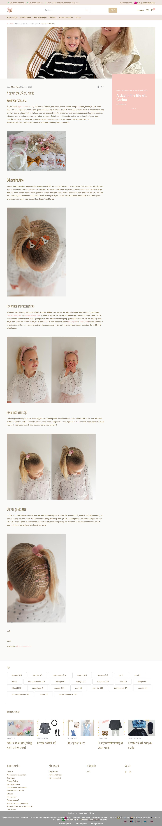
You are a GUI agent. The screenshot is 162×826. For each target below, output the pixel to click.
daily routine (59, 675)
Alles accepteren (65, 824)
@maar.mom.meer (25, 107)
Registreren (53, 772)
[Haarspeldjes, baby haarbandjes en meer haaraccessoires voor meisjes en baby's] (16, 10)
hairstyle (81, 682)
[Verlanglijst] (147, 10)
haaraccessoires (14, 315)
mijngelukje (38, 688)
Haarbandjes (25, 17)
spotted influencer (68, 694)
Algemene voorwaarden (16, 775)
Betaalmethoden (13, 784)
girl (121, 675)
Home (17, 23)
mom (78, 688)
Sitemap (10, 794)
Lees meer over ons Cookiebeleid (94, 819)
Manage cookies (97, 824)
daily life (37, 675)
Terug (11, 23)
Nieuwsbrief (11, 797)
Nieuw (78, 17)
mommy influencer (20, 694)
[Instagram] (130, 772)
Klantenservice (126, 3)
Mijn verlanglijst (55, 778)
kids (123, 682)
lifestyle (142, 682)
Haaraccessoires (66, 17)
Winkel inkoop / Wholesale (17, 803)
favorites (103, 675)
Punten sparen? (13, 800)
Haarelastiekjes (40, 17)
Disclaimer (11, 778)
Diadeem (52, 17)
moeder (59, 688)
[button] (132, 108)
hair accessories (36, 682)
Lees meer (120, 104)
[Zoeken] (86, 10)
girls (137, 675)
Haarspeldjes (12, 17)
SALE (113, 10)
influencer (103, 682)
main (88, 772)
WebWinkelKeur (149, 3)
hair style (60, 682)
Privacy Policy (12, 781)
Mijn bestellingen (55, 775)
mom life (98, 688)
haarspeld (72, 322)
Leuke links (11, 810)
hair (14, 682)
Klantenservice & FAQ (15, 791)
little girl (16, 688)
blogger (17, 675)
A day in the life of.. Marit (29, 23)
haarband (84, 322)
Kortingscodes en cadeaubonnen (20, 806)
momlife (142, 688)
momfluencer (120, 688)
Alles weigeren (81, 824)
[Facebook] (126, 772)
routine (44, 694)
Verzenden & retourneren (17, 788)
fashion (82, 675)
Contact (10, 772)
